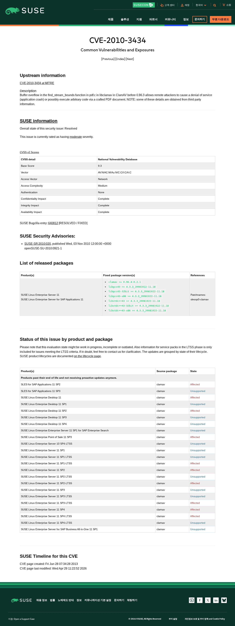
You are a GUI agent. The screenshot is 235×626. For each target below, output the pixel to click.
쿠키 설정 (173, 619)
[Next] (130, 59)
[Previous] (108, 59)
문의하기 (200, 19)
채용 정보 (41, 600)
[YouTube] (191, 600)
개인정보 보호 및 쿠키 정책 (196, 619)
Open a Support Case (24, 619)
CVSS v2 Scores (29, 152)
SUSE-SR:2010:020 (37, 243)
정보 (79, 600)
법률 (52, 600)
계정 (187, 5)
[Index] (120, 59)
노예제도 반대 (66, 600)
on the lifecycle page (87, 356)
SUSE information (38, 120)
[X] (208, 600)
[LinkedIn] (216, 600)
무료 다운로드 (220, 19)
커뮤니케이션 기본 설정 (97, 600)
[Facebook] (200, 600)
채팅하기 (132, 600)
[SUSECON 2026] (144, 5)
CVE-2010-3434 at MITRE (37, 83)
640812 (53, 223)
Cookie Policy (219, 619)
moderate (76, 136)
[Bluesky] (224, 600)
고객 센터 (169, 5)
